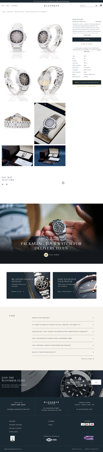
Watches (10, 11)
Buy (3, 5)
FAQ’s (50, 424)
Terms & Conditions (91, 449)
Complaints (13, 431)
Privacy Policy (77, 449)
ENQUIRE (87, 39)
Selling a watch (15, 428)
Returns (12, 421)
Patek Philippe (19, 11)
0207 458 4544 (18, 405)
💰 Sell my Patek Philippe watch (86, 82)
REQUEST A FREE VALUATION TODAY (59, 1)
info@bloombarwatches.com (18, 409)
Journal (14, 5)
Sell (8, 5)
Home (3, 11)
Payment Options (15, 424)
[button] (63, 317)
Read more (87, 34)
